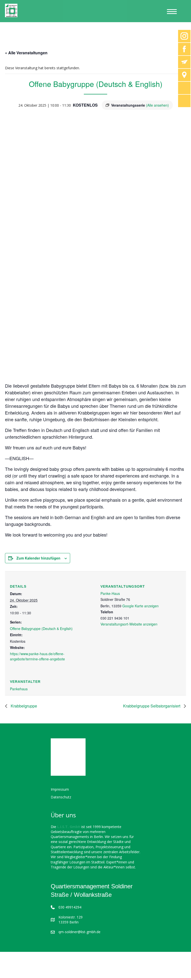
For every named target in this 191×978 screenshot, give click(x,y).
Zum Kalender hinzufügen (38, 558)
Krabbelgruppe (23, 706)
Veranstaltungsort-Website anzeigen (128, 624)
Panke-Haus (110, 593)
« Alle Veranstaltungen (26, 53)
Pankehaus (19, 688)
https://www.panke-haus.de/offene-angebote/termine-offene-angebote (37, 656)
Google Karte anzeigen (140, 605)
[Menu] (172, 11)
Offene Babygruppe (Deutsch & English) (41, 628)
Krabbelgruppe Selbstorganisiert (152, 706)
